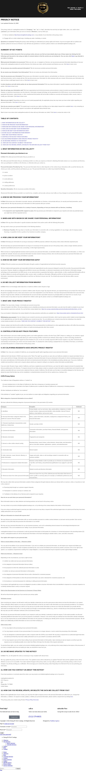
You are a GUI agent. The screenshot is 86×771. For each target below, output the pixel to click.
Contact (5, 749)
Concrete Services (11, 744)
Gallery (5, 746)
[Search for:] (8, 768)
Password (3, 729)
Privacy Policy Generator (32, 699)
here (71, 696)
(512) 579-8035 (35, 716)
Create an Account (9, 723)
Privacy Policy (7, 764)
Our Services (6, 741)
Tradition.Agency (54, 721)
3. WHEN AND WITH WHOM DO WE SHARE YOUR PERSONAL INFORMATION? (22, 126)
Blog (4, 747)
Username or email (5, 726)
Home (5, 752)
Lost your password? (5, 734)
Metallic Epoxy (7, 762)
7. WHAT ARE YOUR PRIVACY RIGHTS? (12, 134)
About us (5, 740)
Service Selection (8, 765)
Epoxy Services (11, 743)
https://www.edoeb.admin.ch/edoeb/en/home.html (70, 313)
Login (2, 733)
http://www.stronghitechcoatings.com (24, 35)
